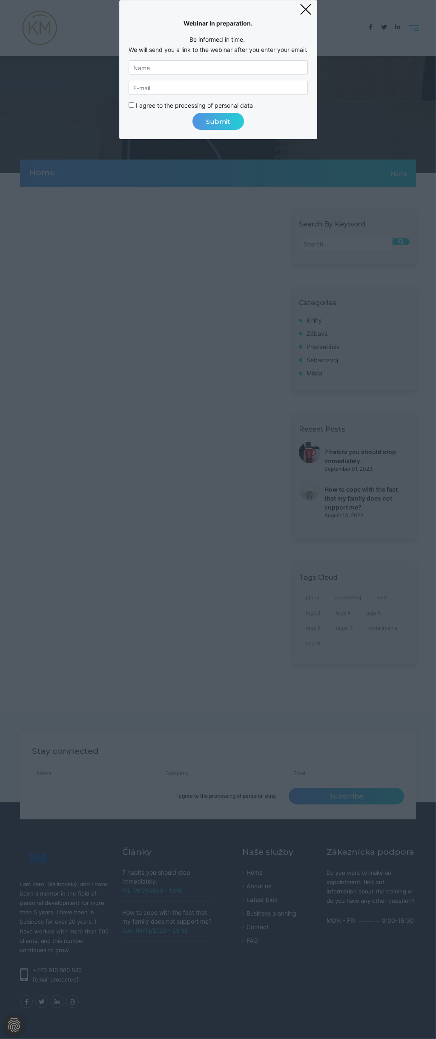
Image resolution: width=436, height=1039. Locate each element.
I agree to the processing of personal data (194, 105)
